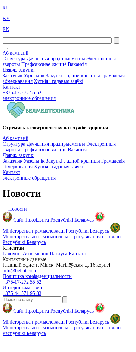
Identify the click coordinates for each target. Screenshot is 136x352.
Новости (17, 208)
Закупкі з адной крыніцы (73, 75)
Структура (14, 58)
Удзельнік (34, 75)
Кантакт (11, 86)
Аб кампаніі (15, 52)
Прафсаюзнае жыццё (43, 64)
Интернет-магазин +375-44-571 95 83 (22, 290)
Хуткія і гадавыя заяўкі (58, 81)
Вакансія (77, 64)
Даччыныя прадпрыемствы (56, 58)
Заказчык (12, 75)
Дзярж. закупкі (18, 69)
